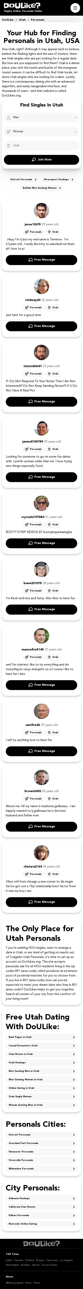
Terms (36, 1283)
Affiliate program (15, 1283)
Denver (36, 1265)
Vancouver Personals (21, 1152)
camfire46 (32, 725)
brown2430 (33, 791)
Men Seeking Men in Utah (24, 1071)
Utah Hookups (17, 1063)
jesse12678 (33, 224)
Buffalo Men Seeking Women (40, 188)
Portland (29, 1260)
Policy (28, 1283)
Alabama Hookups (19, 1198)
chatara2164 (33, 866)
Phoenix (40, 1260)
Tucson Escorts (49, 1265)
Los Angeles (66, 1260)
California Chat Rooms (22, 1207)
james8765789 (32, 441)
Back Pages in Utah (20, 1037)
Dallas (9, 1260)
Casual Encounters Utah (23, 1046)
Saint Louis (52, 1260)
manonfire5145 (33, 649)
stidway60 (32, 300)
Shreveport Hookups (56, 179)
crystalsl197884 (32, 517)
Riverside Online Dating (23, 1224)
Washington (12, 1265)
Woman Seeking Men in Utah (25, 1105)
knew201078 (33, 583)
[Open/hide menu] (75, 8)
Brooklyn (25, 1265)
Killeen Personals (19, 1215)
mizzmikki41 (33, 366)
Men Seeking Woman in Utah (25, 1080)
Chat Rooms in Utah (21, 1054)
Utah (55, 232)
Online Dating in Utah (21, 1088)
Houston (18, 1260)
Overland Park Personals (23, 1143)
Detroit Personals (21, 179)
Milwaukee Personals (21, 1169)
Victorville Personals (21, 1160)
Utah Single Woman (20, 1097)
